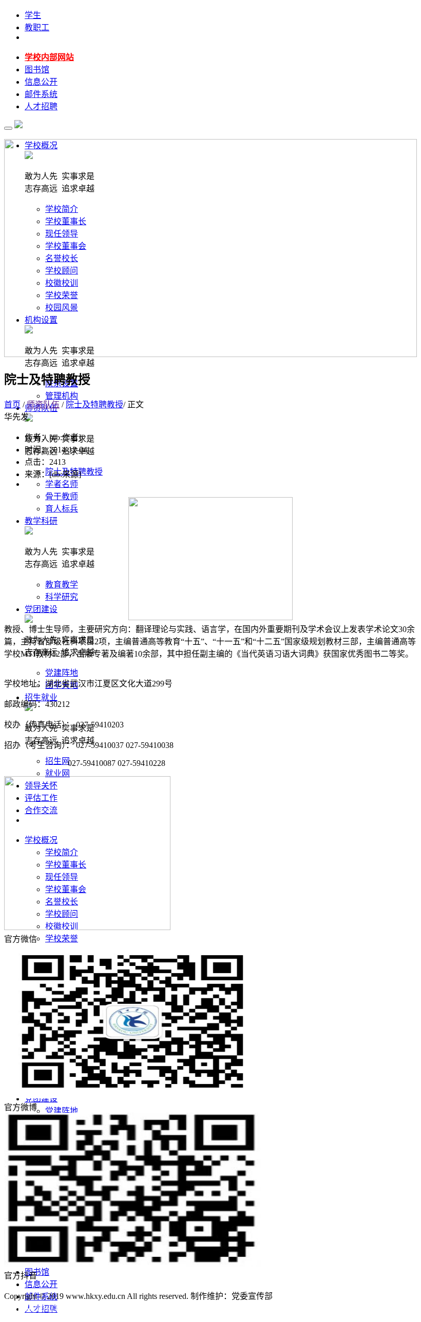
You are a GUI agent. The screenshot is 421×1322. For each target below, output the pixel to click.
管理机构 (61, 395)
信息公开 (41, 81)
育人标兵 (61, 508)
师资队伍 (43, 404)
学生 (33, 15)
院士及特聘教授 (94, 404)
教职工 (37, 27)
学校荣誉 (61, 938)
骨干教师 (61, 496)
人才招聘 (41, 106)
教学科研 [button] (41, 521)
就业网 (57, 773)
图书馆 (37, 69)
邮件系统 (41, 94)
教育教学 (61, 584)
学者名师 (61, 484)
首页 (12, 404)
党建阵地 (61, 672)
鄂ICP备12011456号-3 (314, 1296)
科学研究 (61, 597)
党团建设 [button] (41, 609)
